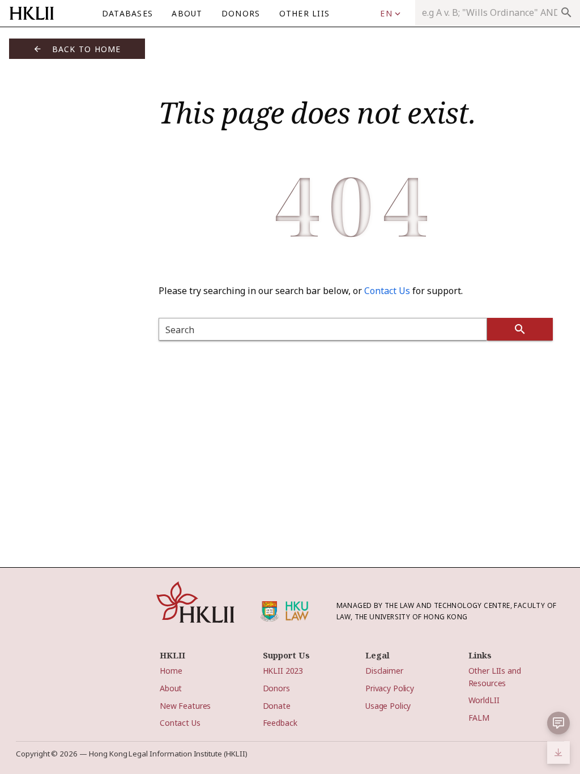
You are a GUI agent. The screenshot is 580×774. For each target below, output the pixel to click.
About (171, 688)
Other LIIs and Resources (494, 676)
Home (171, 670)
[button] (390, 13)
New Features (185, 705)
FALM (478, 717)
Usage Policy (388, 705)
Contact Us (387, 290)
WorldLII (484, 700)
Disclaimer (384, 670)
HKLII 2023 (283, 670)
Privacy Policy (389, 688)
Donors (276, 688)
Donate (277, 705)
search (566, 12)
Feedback (280, 722)
